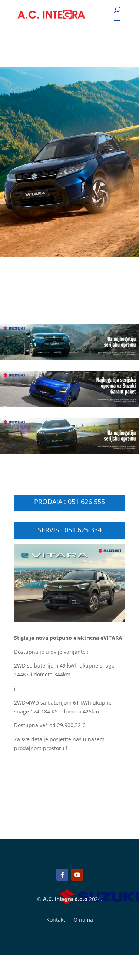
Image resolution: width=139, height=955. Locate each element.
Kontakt (55, 920)
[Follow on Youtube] (77, 875)
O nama (83, 920)
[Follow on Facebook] (62, 875)
